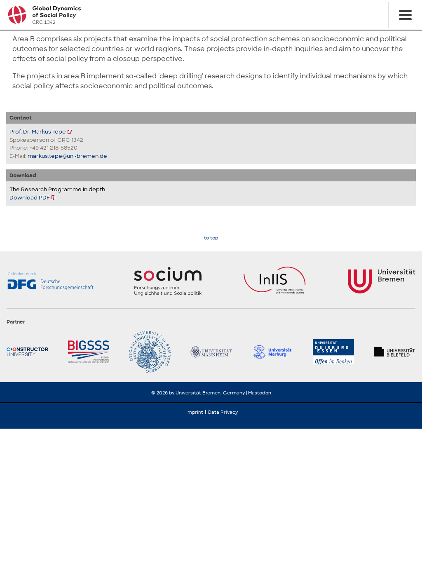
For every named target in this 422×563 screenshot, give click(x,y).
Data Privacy (223, 412)
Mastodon (259, 393)
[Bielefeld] (394, 352)
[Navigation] (405, 15)
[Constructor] (27, 352)
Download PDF (29, 197)
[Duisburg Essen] (333, 352)
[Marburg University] (272, 352)
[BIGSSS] (89, 352)
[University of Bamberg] (150, 352)
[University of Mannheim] (211, 352)
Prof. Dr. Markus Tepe (37, 131)
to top (211, 238)
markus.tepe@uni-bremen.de (67, 156)
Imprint (194, 412)
